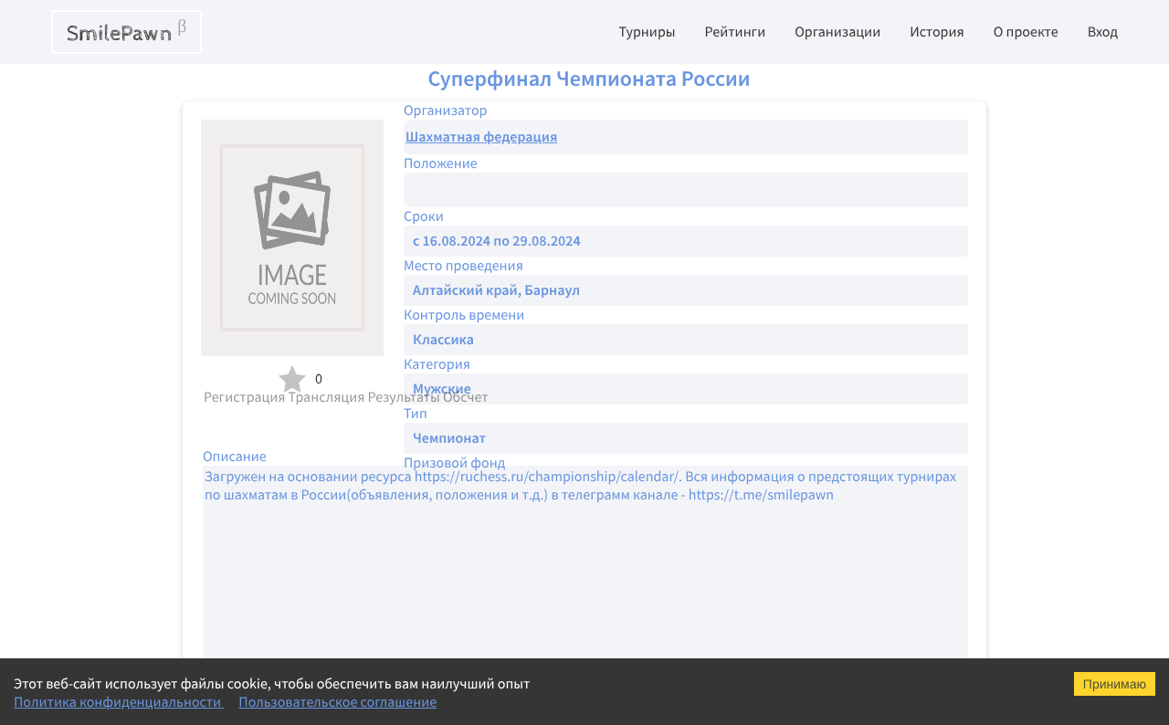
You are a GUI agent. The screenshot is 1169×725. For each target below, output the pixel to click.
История (937, 32)
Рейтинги (735, 32)
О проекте (1026, 32)
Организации (837, 32)
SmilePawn (126, 31)
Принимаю (1114, 684)
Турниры (646, 32)
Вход (1103, 32)
